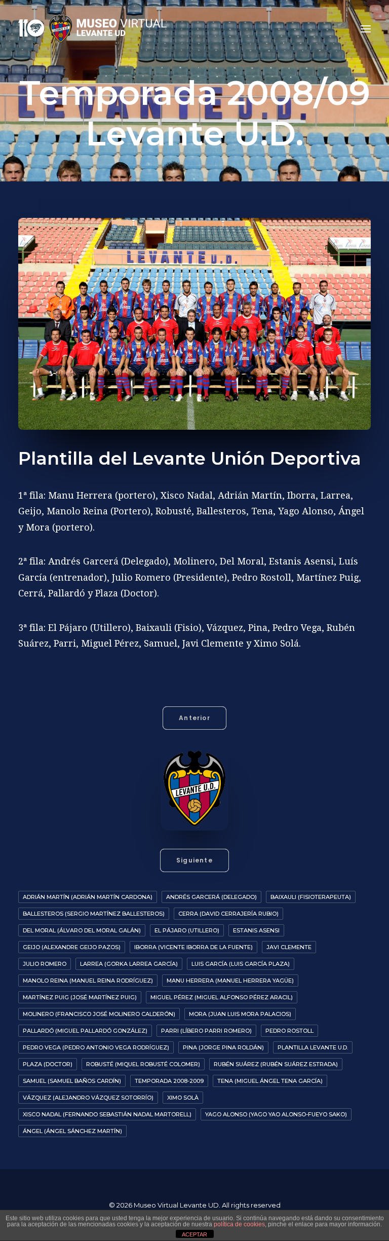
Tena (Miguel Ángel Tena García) (270, 1080)
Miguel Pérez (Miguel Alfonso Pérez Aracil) (221, 997)
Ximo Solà (183, 1097)
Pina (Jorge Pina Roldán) (223, 1047)
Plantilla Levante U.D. (313, 1047)
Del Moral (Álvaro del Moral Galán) (82, 930)
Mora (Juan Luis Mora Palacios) (240, 1014)
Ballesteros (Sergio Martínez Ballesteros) (94, 913)
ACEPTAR (194, 1234)
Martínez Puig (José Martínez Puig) (80, 997)
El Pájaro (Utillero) (186, 930)
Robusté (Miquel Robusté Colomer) (143, 1064)
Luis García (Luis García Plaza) (240, 963)
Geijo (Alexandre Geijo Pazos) (72, 947)
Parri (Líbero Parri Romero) (206, 1030)
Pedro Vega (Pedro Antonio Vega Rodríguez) (96, 1047)
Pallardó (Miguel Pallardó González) (85, 1030)
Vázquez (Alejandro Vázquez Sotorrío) (88, 1097)
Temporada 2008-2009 (169, 1080)
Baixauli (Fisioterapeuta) (310, 896)
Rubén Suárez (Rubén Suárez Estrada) (276, 1064)
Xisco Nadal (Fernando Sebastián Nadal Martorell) (107, 1114)
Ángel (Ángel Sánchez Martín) (72, 1131)
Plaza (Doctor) (47, 1064)
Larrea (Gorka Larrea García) (129, 963)
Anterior (194, 717)
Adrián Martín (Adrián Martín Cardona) (87, 896)
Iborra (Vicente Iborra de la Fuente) (193, 947)
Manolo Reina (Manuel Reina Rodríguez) (88, 980)
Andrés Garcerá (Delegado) (211, 896)
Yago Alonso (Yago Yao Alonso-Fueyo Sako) (276, 1114)
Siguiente (194, 860)
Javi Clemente (289, 947)
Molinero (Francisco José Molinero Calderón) (99, 1014)
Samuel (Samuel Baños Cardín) (72, 1080)
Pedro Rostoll (289, 1030)
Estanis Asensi (256, 930)
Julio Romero (44, 963)
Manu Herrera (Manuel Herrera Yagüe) (230, 980)
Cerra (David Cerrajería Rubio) (228, 913)
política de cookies (239, 1224)
